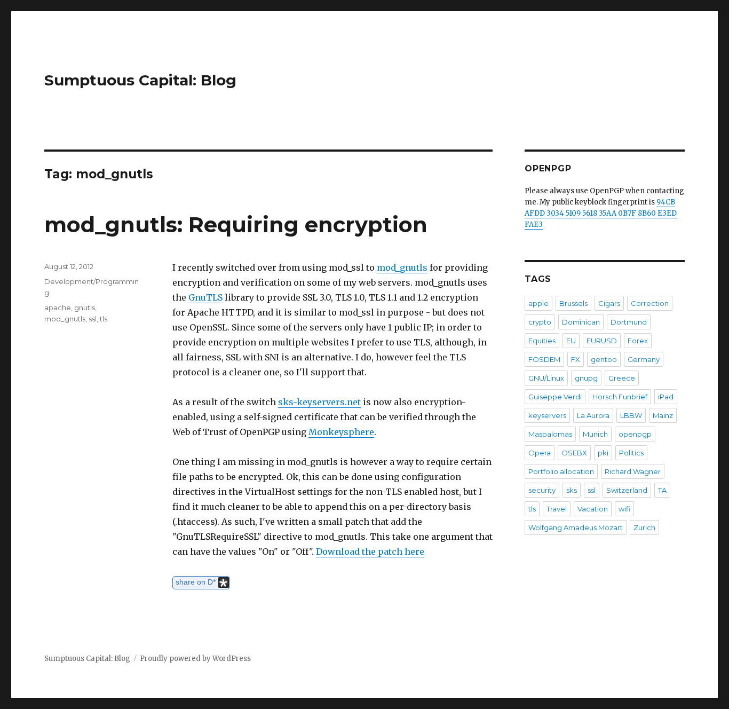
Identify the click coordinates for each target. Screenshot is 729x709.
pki (603, 452)
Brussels (573, 303)
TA (662, 490)
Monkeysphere (341, 432)
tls (103, 318)
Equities (542, 340)
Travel (556, 509)
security (542, 490)
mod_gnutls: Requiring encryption (235, 224)
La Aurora (593, 415)
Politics (631, 452)
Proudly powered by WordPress (195, 658)
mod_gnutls (402, 267)
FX (575, 359)
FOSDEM (544, 359)
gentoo (604, 359)
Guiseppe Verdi (555, 396)
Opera (539, 452)
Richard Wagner (633, 471)
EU (571, 340)
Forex (638, 340)
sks (571, 490)
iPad (665, 396)
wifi (624, 509)
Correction (650, 303)
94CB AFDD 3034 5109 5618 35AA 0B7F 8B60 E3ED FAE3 (601, 213)
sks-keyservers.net (319, 402)
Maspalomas (550, 434)
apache (57, 307)
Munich (595, 434)
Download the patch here (370, 551)
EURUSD (602, 340)
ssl (93, 318)
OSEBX (574, 452)
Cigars (609, 303)
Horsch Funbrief (619, 396)
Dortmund (629, 322)
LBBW (631, 415)
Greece (621, 378)
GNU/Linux (546, 378)
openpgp (635, 434)
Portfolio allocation (561, 471)
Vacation (592, 509)
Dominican (581, 322)
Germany (644, 359)
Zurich (644, 527)
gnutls (84, 307)
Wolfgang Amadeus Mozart (575, 527)
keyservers (547, 415)
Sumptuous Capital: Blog (140, 80)
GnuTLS (205, 297)
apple (538, 303)
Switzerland (626, 490)
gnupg (586, 378)
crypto (539, 322)
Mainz (663, 415)
